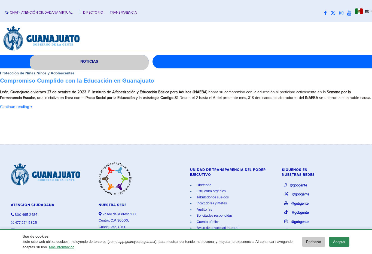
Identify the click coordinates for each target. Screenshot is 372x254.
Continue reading (16, 107)
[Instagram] (342, 13)
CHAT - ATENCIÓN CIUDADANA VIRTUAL (41, 12)
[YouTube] (350, 13)
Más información (61, 247)
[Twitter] (334, 13)
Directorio (203, 185)
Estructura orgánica (211, 191)
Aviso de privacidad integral (217, 228)
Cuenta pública (207, 222)
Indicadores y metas (211, 203)
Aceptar (339, 242)
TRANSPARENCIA (123, 12)
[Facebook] (327, 13)
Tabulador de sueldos (212, 197)
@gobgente (298, 185)
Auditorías (204, 209)
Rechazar (313, 242)
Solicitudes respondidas (214, 215)
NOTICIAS (89, 62)
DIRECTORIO (93, 12)
